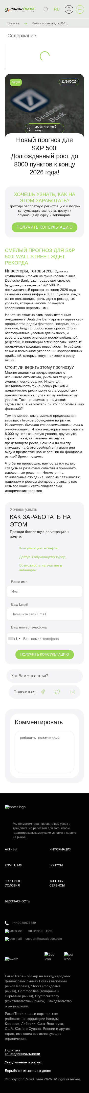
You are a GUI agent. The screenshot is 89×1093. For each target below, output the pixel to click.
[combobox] (14, 639)
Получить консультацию (44, 227)
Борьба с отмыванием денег (28, 1070)
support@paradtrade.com (43, 938)
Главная (13, 23)
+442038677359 (24, 923)
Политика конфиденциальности (22, 1051)
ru (57, 9)
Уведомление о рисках (23, 1062)
